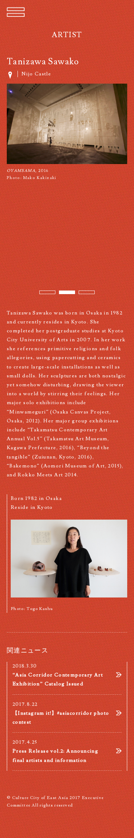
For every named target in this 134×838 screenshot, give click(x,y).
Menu (15, 12)
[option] (67, 133)
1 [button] (43, 294)
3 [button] (82, 294)
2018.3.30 (58, 675)
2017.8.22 (61, 713)
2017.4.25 (55, 751)
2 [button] (62, 294)
